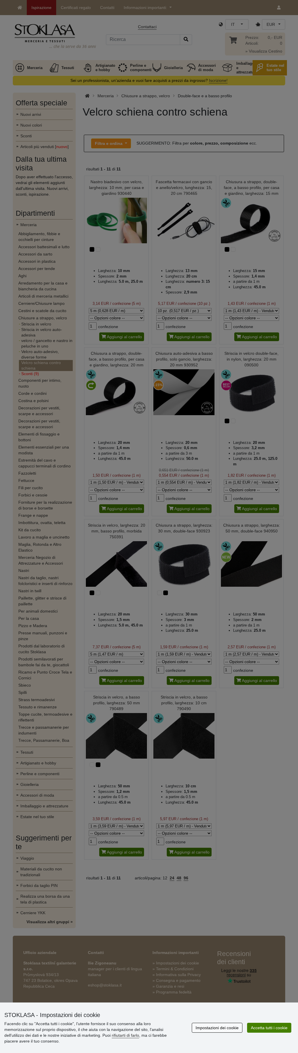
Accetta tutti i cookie (269, 1027)
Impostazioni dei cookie (217, 1027)
